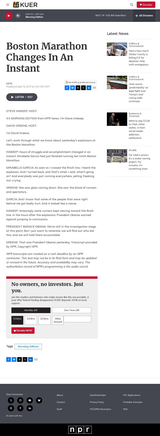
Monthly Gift (31, 310)
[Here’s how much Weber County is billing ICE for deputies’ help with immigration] (117, 49)
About (60, 395)
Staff (59, 409)
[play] (8, 15)
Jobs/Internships (98, 395)
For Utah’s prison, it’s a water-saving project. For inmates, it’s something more (139, 161)
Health (132, 150)
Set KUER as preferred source (81, 82)
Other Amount (58, 320)
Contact (61, 402)
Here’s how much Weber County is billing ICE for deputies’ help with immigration (139, 57)
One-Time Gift (71, 310)
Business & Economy (135, 114)
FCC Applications (131, 395)
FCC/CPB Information (100, 409)
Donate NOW (24, 330)
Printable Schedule (132, 402)
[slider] (22, 15)
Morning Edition (28, 346)
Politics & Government (136, 44)
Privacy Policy (97, 402)
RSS (125, 409)
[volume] (18, 15)
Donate (147, 4)
